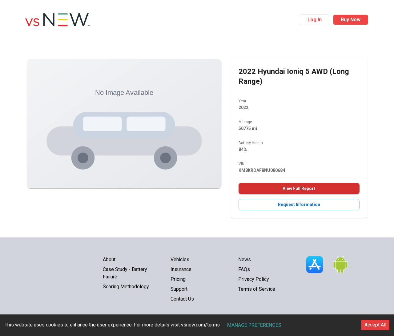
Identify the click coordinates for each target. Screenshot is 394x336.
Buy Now (350, 19)
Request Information (299, 204)
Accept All (375, 325)
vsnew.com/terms (200, 325)
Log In (315, 19)
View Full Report (299, 188)
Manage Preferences (254, 325)
